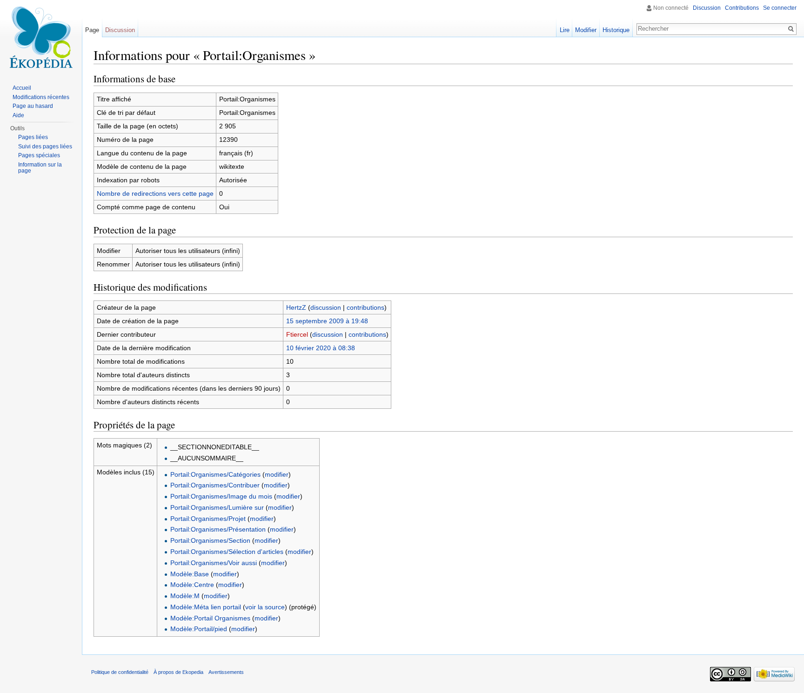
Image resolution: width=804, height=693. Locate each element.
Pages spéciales (39, 155)
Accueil (22, 88)
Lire (565, 30)
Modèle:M (185, 596)
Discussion (707, 8)
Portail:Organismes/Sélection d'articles (226, 551)
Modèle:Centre (192, 584)
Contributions (742, 8)
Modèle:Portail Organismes (210, 618)
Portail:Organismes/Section (210, 540)
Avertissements (226, 672)
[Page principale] (41, 37)
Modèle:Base (189, 574)
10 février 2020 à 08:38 (320, 348)
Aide (18, 115)
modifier (276, 474)
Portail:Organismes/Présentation (218, 529)
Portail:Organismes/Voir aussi (213, 562)
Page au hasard (33, 106)
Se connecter (780, 8)
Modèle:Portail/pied (198, 629)
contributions (365, 307)
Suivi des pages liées (45, 146)
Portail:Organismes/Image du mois (221, 496)
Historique (616, 30)
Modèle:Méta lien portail (205, 607)
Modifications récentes (41, 97)
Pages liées (33, 137)
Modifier (585, 30)
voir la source (265, 607)
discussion (325, 307)
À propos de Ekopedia (178, 672)
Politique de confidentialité (119, 672)
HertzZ (296, 307)
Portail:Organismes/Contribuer (215, 485)
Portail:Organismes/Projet (208, 518)
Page (92, 30)
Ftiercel (297, 334)
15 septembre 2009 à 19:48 (327, 321)
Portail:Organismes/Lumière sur (217, 507)
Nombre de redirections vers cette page (155, 193)
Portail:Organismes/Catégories (215, 474)
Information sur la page (40, 167)
